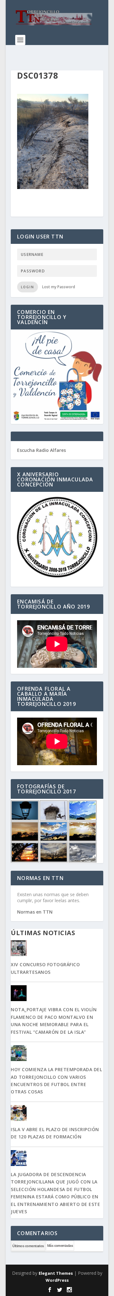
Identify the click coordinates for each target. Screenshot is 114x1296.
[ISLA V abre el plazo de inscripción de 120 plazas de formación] (57, 1113)
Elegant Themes (56, 1273)
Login (27, 287)
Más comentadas (60, 1245)
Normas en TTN (35, 912)
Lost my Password (58, 287)
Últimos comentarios (28, 1246)
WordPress (57, 1280)
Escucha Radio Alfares (41, 450)
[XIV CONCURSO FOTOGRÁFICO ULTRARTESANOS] (57, 948)
